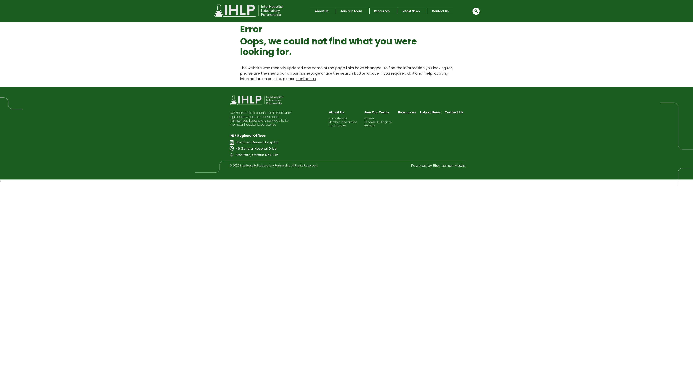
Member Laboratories (343, 122)
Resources (382, 11)
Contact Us (440, 11)
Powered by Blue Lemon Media (438, 165)
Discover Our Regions (378, 122)
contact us (306, 78)
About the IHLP (338, 118)
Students (369, 125)
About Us (321, 11)
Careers (369, 118)
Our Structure (337, 125)
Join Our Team (351, 11)
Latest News (411, 11)
